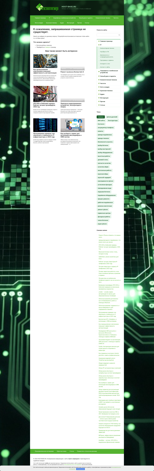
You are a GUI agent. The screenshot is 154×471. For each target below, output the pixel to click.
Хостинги (101, 124)
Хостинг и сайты (105, 67)
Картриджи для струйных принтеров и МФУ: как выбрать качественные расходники (110, 402)
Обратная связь (61, 451)
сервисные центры (104, 213)
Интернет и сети (105, 63)
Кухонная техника (51, 23)
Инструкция (70, 23)
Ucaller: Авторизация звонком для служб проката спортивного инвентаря (109, 348)
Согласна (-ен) (80, 469)
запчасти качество (104, 163)
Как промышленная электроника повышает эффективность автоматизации (45, 71)
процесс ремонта (103, 199)
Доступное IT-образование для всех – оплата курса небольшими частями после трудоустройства (109, 418)
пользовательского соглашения (72, 464)
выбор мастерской (104, 149)
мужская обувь (103, 174)
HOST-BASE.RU (69, 7)
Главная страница (40, 18)
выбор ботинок (103, 145)
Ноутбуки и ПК (104, 51)
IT (49, 18)
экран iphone (102, 224)
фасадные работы (104, 217)
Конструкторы (113, 120)
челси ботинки (103, 220)
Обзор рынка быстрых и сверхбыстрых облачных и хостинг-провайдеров (109, 378)
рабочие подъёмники (105, 202)
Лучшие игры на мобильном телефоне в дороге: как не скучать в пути (109, 280)
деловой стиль (103, 160)
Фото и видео (39, 23)
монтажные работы (104, 170)
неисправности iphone (105, 181)
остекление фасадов (105, 185)
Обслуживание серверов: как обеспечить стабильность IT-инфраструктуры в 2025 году (44, 135)
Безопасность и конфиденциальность (106, 56)
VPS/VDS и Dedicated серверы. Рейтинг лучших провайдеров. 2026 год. (44, 105)
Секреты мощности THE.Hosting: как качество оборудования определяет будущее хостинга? (110, 425)
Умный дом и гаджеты (85, 18)
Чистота (115, 18)
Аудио (62, 23)
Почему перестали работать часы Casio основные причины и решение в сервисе (109, 273)
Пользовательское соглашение (44, 451)
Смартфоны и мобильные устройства (64, 18)
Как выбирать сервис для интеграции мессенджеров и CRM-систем (71, 135)
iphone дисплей (112, 117)
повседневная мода (104, 188)
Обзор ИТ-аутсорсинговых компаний (110, 368)
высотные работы (104, 156)
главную (47, 47)
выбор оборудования (105, 152)
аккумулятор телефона (105, 127)
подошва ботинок (104, 192)
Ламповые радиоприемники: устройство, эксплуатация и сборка (71, 105)
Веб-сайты (101, 120)
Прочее (79, 23)
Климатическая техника (103, 18)
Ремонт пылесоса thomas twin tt (72, 72)
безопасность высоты (105, 142)
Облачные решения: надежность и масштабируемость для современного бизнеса (109, 307)
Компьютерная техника (107, 48)
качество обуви (103, 167)
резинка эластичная (105, 206)
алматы (100, 131)
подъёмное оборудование (107, 195)
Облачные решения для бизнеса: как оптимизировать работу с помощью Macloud (108, 300)
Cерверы (101, 117)
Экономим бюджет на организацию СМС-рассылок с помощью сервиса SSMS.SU (109, 341)
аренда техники (103, 138)
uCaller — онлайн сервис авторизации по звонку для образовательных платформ (107, 294)
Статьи (87, 23)
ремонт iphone (103, 209)
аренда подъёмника (105, 135)
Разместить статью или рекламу (87, 451)
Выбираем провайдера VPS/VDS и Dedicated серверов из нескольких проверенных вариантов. (109, 287)
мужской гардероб (104, 177)
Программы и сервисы (107, 60)
